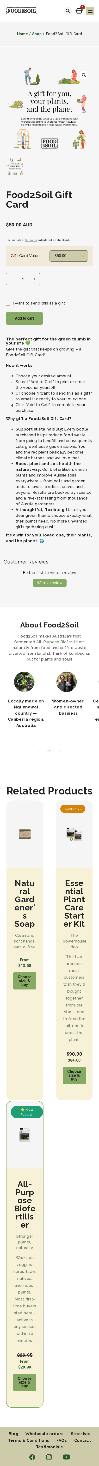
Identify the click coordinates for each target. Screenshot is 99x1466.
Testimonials (49, 1447)
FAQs (61, 1440)
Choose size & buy (25, 981)
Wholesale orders (44, 1434)
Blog (13, 1434)
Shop (37, 34)
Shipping (31, 240)
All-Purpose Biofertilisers (60, 642)
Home (22, 34)
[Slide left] (39, 751)
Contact (82, 1440)
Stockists (80, 1434)
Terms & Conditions (28, 1440)
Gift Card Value (25, 256)
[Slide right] (60, 751)
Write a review (49, 583)
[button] (79, 11)
